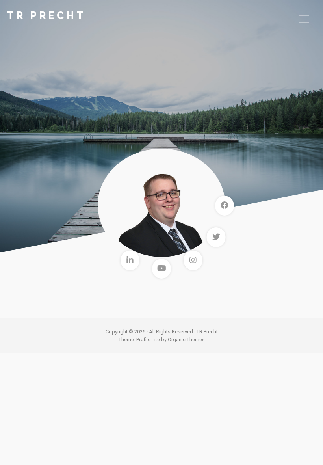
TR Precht (46, 15)
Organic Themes (186, 339)
